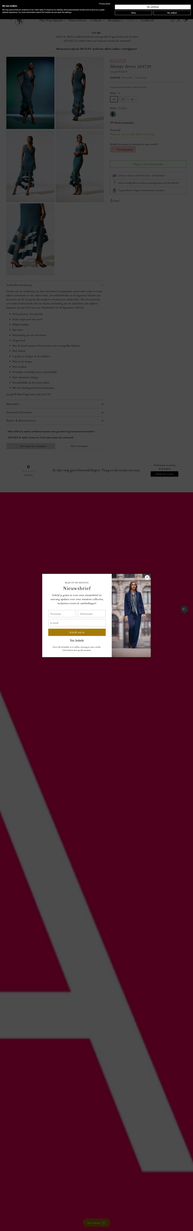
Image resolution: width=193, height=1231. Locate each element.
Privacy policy (104, 4)
